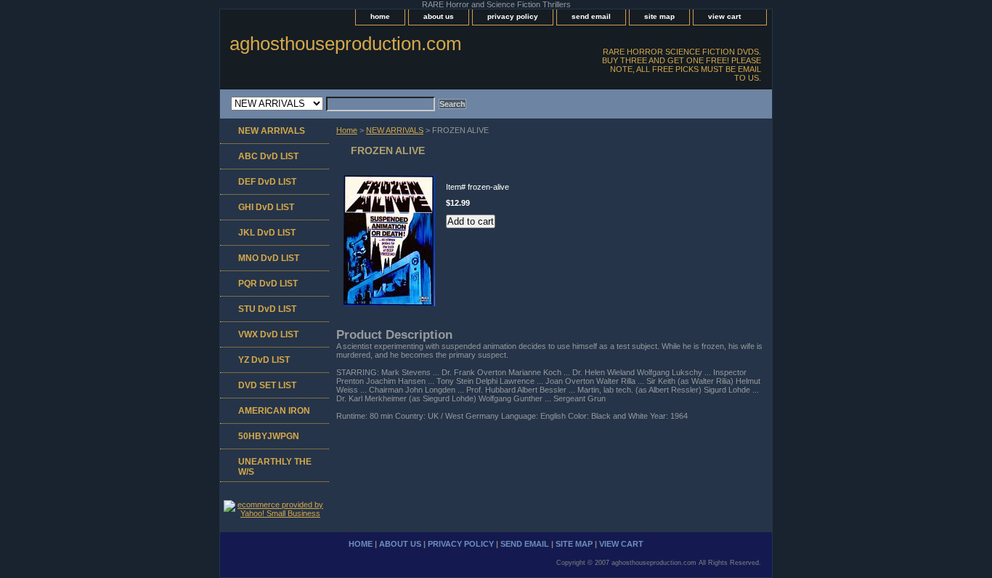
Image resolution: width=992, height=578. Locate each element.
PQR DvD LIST (268, 283)
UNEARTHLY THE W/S (275, 467)
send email (591, 16)
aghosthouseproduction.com (345, 44)
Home (346, 130)
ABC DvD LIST (268, 156)
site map (659, 16)
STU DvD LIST (267, 309)
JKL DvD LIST (267, 233)
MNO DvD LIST (268, 258)
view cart (724, 16)
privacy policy (512, 16)
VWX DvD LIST (268, 334)
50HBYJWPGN (268, 436)
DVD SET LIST (267, 385)
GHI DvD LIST (266, 207)
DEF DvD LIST (267, 182)
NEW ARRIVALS (394, 130)
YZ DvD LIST (264, 360)
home (380, 16)
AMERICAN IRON (274, 411)
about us (438, 16)
